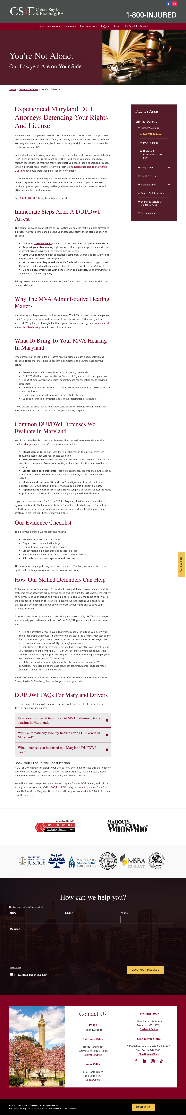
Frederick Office (149, 1029)
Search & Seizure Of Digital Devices (152, 203)
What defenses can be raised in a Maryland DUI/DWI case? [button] (57, 749)
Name (13, 912)
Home (41, 26)
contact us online (86, 787)
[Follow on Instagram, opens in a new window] (174, 3)
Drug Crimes (147, 167)
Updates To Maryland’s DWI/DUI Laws (153, 154)
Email (69, 912)
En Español (131, 26)
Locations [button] (69, 26)
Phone (124, 912)
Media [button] (116, 26)
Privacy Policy (33, 1108)
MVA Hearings (150, 142)
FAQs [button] (104, 26)
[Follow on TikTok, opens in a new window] (161, 1061)
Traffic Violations (150, 128)
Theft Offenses (149, 176)
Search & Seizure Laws (153, 193)
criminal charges (24, 444)
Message (15, 929)
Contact (144, 26)
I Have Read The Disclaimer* (30, 974)
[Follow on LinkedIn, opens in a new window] (144, 1061)
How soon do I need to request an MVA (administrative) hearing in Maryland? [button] (59, 720)
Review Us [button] (143, 1107)
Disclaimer (15, 967)
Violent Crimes (149, 184)
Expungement (148, 213)
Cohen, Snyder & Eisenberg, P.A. (28, 1105)
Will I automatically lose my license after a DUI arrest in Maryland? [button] (59, 735)
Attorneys (52, 26)
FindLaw (73, 1108)
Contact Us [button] (181, 564)
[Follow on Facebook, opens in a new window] (168, 3)
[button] (183, 1094)
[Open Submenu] (171, 121)
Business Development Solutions (53, 1108)
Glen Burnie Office (148, 1054)
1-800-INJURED (151, 15)
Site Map (22, 1108)
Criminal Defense (146, 121)
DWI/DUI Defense (152, 134)
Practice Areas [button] (87, 26)
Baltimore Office (93, 1054)
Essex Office (93, 1079)
